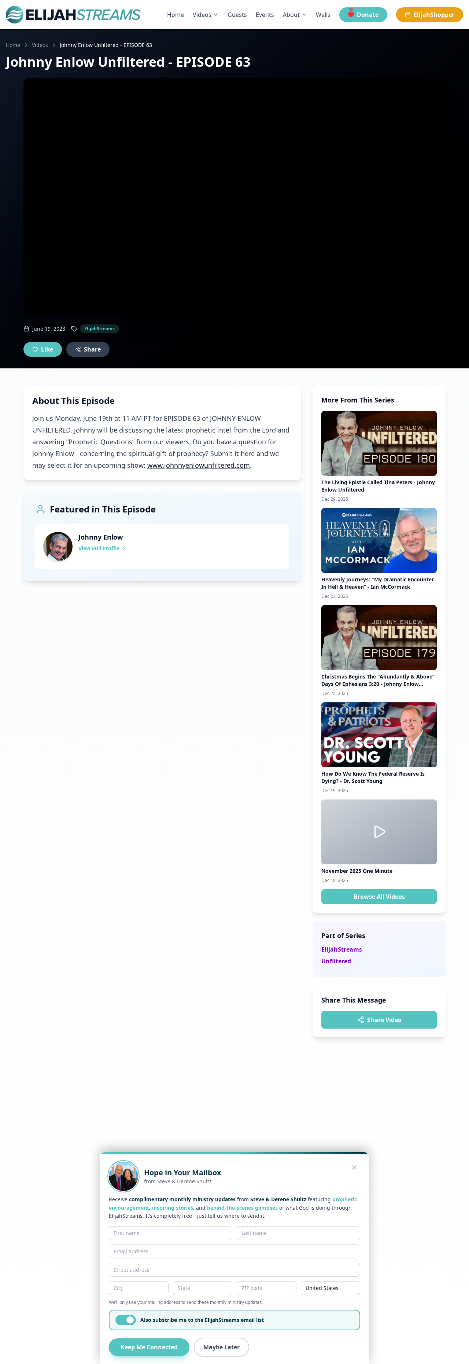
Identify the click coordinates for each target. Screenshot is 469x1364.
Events (265, 15)
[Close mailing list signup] (354, 1167)
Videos (202, 15)
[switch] (125, 1320)
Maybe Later (221, 1347)
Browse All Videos (379, 897)
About (291, 15)
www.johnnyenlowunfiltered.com (198, 465)
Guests (237, 15)
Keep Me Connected (149, 1347)
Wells (323, 15)
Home (175, 15)
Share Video (384, 1020)
